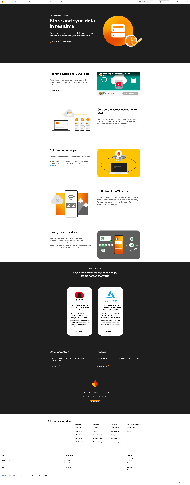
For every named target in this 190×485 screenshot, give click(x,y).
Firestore (95, 428)
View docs (67, 41)
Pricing (38, 1)
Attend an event (68, 467)
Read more (79, 331)
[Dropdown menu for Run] (26, 2)
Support (63, 1)
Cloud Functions (79, 435)
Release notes (130, 465)
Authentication (79, 431)
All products (55, 475)
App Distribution (115, 428)
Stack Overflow (131, 460)
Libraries (4, 465)
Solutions (31, 1)
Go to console (179, 1)
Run (23, 1)
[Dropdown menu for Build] (19, 2)
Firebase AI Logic (97, 442)
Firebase (34, 475)
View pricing (103, 366)
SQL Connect (79, 442)
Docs (44, 1)
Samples (4, 462)
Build (16, 1)
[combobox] (146, 1)
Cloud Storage (79, 438)
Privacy (7, 481)
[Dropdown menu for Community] (58, 2)
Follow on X (67, 462)
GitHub (3, 467)
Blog (172, 1)
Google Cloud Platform (44, 475)
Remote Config (131, 428)
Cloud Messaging (115, 431)
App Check (78, 424)
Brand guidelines (131, 467)
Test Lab (129, 431)
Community (53, 1)
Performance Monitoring (134, 424)
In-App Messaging (116, 442)
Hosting (95, 431)
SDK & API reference (6, 460)
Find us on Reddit (68, 460)
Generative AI (79, 446)
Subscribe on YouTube (69, 465)
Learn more (55, 90)
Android (20, 475)
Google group (130, 462)
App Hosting (78, 428)
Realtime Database (98, 438)
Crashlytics (114, 435)
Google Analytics (115, 438)
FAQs (128, 469)
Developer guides (6, 458)
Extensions (96, 424)
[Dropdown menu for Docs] (47, 2)
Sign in (186, 1)
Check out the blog (68, 458)
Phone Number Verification (100, 435)
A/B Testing (114, 424)
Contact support (131, 458)
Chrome (27, 475)
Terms (3, 481)
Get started (55, 41)
